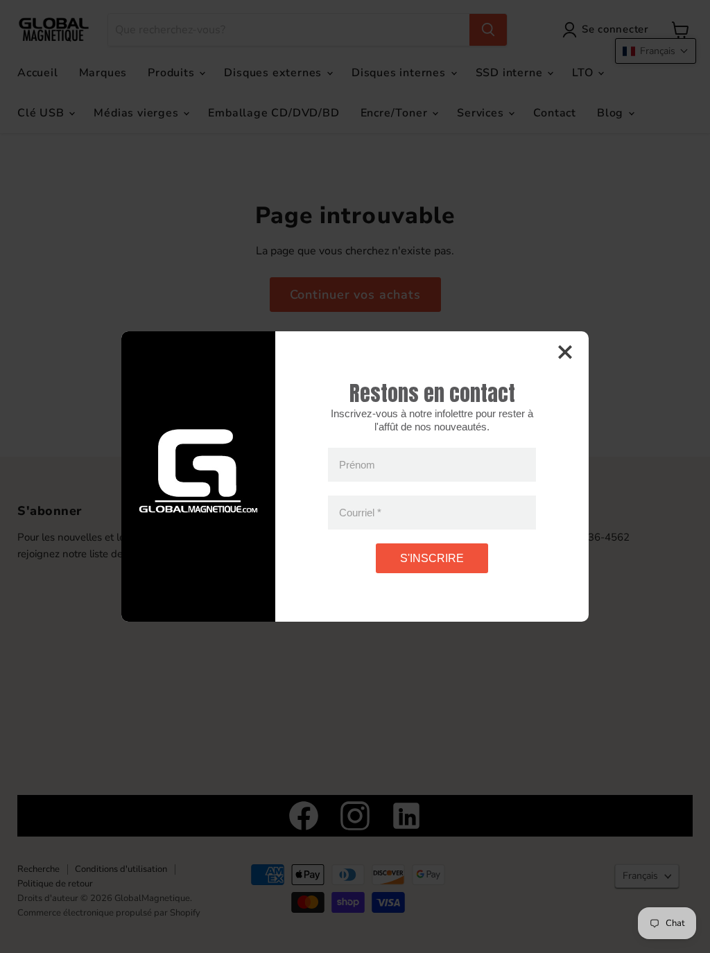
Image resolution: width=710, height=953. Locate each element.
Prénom (357, 465)
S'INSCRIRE (432, 558)
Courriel (360, 512)
